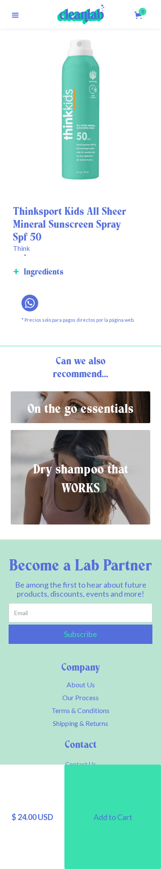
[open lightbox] (80, 109)
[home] (80, 14)
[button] (15, 14)
